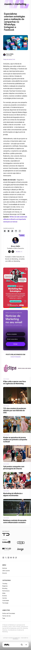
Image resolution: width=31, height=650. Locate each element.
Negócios (5, 586)
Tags (3, 618)
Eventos (4, 595)
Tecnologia (5, 603)
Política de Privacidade (8, 613)
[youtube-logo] (11, 558)
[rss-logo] (13, 558)
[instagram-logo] (3, 558)
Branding (4, 588)
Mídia (3, 593)
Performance (6, 591)
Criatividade (5, 600)
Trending (4, 583)
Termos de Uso (6, 616)
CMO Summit (6, 570)
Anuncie (4, 573)
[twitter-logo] (6, 558)
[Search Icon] (22, 645)
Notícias (4, 568)
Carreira (4, 598)
